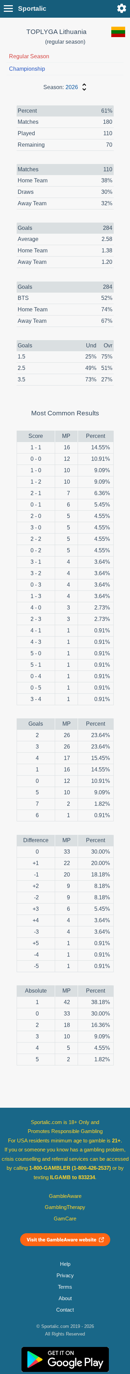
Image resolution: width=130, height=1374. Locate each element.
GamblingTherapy (65, 1207)
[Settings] (121, 8)
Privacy (65, 1275)
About (65, 1298)
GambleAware (65, 1196)
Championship (27, 69)
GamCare (65, 1218)
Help (65, 1264)
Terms (65, 1287)
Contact (65, 1310)
